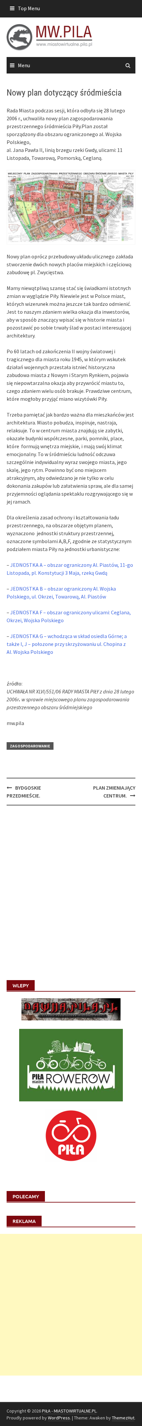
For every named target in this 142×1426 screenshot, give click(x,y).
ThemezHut (123, 1418)
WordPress (59, 1418)
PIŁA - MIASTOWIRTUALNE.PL (69, 1411)
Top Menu (29, 8)
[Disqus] (71, 895)
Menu (24, 65)
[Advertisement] (71, 1305)
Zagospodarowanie (30, 745)
